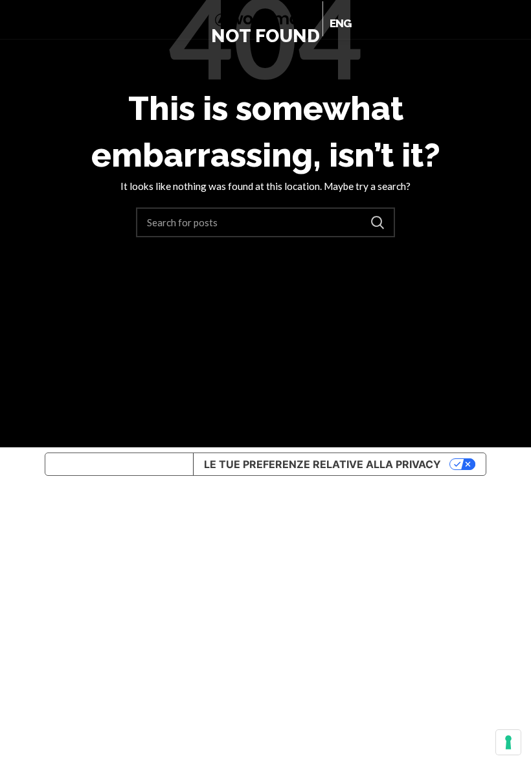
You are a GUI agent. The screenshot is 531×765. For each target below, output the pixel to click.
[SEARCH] (377, 222)
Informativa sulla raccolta (119, 464)
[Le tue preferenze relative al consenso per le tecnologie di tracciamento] (508, 742)
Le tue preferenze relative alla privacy (322, 464)
